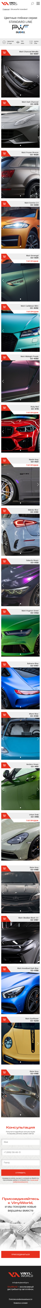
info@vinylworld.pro (20, 1282)
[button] (20, 1254)
